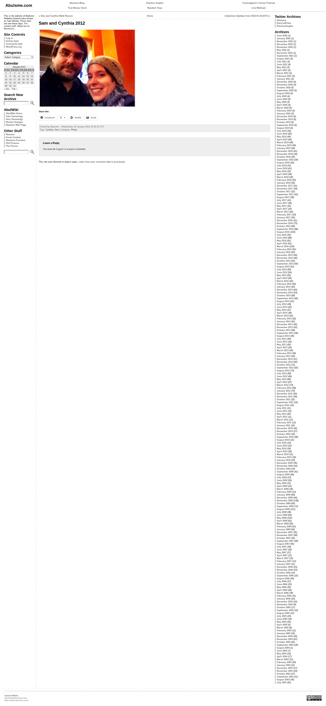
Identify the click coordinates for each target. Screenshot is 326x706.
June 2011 (282, 411)
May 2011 (281, 414)
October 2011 (283, 399)
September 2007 (285, 541)
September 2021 (285, 56)
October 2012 (284, 365)
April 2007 (282, 555)
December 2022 (285, 44)
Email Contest (13, 137)
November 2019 (285, 119)
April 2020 (282, 105)
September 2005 (285, 610)
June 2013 (282, 341)
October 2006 (284, 572)
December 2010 (285, 428)
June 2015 (282, 272)
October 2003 (284, 674)
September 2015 (285, 263)
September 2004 (285, 645)
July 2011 (281, 408)
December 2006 (285, 567)
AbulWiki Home (14, 113)
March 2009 (283, 489)
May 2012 (281, 379)
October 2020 (284, 87)
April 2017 (282, 209)
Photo (74, 129)
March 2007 (283, 558)
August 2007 (283, 544)
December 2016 (285, 220)
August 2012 (283, 370)
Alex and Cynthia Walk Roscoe (57, 16)
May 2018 (281, 171)
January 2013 (284, 356)
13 (27, 76)
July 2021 (282, 61)
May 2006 (281, 587)
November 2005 (285, 604)
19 (23, 79)
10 (14, 76)
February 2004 (284, 662)
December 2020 (285, 82)
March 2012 (283, 385)
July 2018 (282, 165)
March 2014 (283, 315)
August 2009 (283, 474)
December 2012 (285, 359)
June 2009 (282, 480)
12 (23, 76)
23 (10, 83)
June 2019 (282, 134)
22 (6, 83)
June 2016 (282, 237)
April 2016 (282, 243)
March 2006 (283, 593)
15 (6, 79)
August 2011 (283, 405)
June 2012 (282, 376)
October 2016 (284, 226)
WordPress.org (14, 47)
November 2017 (285, 188)
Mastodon (9, 28)
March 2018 (283, 177)
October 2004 (284, 642)
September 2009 (285, 471)
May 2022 (281, 50)
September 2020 (285, 90)
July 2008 (282, 512)
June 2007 (282, 549)
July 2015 (282, 269)
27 (27, 83)
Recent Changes (14, 122)
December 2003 (285, 668)
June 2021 (282, 64)
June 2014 (282, 307)
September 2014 (285, 298)
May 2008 (281, 518)
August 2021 (283, 58)
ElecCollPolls (284, 23)
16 (10, 79)
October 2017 (284, 191)
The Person (12, 146)
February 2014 (284, 318)
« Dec (7, 89)
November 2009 (285, 466)
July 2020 (282, 96)
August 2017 (283, 197)
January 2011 (283, 425)
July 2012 (282, 373)
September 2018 (285, 159)
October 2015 (284, 261)
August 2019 (283, 128)
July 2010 (282, 443)
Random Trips (154, 8)
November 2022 (285, 47)
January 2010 (284, 460)
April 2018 (282, 174)
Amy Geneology (14, 119)
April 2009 (282, 486)
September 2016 (285, 229)
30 (10, 86)
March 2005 (283, 627)
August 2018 (283, 162)
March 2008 (283, 523)
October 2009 (284, 468)
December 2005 (285, 601)
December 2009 (285, 463)
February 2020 (284, 110)
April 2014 (282, 313)
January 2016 (284, 252)
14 (32, 76)
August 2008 (283, 509)
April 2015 (282, 278)
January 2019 (284, 148)
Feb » (14, 89)
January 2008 (284, 529)
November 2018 (285, 154)
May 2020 (281, 102)
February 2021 (284, 76)
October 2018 (284, 157)
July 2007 (282, 546)
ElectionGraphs (285, 26)
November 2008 (285, 500)
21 (32, 79)
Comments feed (14, 44)
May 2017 (281, 206)
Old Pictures (12, 143)
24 (14, 83)
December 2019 (285, 116)
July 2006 (282, 581)
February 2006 (284, 596)
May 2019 (281, 136)
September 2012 (285, 367)
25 (19, 83)
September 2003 (285, 676)
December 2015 (285, 255)
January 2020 (284, 113)
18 (19, 79)
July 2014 (282, 304)
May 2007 (281, 552)
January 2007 (284, 564)
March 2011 (282, 419)
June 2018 (282, 168)
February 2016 (284, 249)
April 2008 (282, 520)
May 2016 (281, 240)
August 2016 (283, 232)
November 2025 (285, 41)
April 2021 (282, 70)
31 (14, 86)
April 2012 (282, 382)
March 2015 (283, 281)
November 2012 (285, 362)
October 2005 (284, 607)
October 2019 (284, 122)
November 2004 (285, 639)
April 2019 (282, 139)
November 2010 (285, 431)
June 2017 (282, 203)
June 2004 (282, 650)
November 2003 (285, 671)
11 (19, 76)
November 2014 (285, 292)
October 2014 (284, 295)
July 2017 (282, 200)
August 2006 (283, 578)
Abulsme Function (15, 140)
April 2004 (282, 656)
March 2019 (283, 142)
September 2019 (285, 125)
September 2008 (285, 506)
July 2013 (282, 339)
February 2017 (284, 214)
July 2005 (282, 616)
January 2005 (284, 633)
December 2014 (285, 289)
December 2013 (285, 324)
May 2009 (281, 483)
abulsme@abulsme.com (15, 698)
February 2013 (284, 353)
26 (23, 83)
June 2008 (282, 515)
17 (14, 79)
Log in (9, 38)
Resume (10, 134)
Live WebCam (258, 8)
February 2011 (284, 422)
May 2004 (281, 653)
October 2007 (284, 538)
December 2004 (285, 636)
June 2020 (282, 99)
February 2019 (284, 145)
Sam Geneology (14, 116)
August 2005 (283, 613)
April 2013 (282, 347)
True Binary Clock (77, 8)
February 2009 (284, 492)
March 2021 (283, 73)
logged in (61, 149)
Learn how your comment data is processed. (102, 162)
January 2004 (284, 665)
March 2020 (283, 108)
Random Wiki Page (16, 125)
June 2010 (282, 445)
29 (6, 86)
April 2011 (282, 417)
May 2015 (281, 275)
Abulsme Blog (76, 3)
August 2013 (283, 336)
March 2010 (283, 454)
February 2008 (284, 526)
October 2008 (284, 503)
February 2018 (284, 180)
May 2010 (281, 448)
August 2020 (283, 93)
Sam (57, 129)
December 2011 (285, 393)
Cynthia (49, 129)
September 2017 (285, 194)
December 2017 (285, 185)
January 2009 (284, 494)
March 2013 (283, 350)
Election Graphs (154, 3)
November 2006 (285, 570)
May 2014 (281, 310)
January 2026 (284, 38)
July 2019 (282, 131)
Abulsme (281, 20)
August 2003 (283, 679)
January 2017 (284, 217)
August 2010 (283, 440)
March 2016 (283, 246)
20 (27, 79)
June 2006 (282, 584)
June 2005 (282, 619)
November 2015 (285, 258)
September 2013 (285, 333)
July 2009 (282, 477)
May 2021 (281, 67)
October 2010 (284, 434)
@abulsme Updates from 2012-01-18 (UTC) (246, 16)
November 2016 (285, 223)
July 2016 (282, 235)
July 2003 (282, 682)
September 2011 (285, 402)
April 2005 (282, 624)
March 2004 (283, 659)
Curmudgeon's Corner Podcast (258, 3)
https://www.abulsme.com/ (16, 700)
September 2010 (285, 437)
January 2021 (284, 79)
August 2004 (283, 648)
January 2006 (284, 598)
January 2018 (284, 183)
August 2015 (283, 266)
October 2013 (284, 330)
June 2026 (282, 35)
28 (32, 83)
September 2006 (285, 575)
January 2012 (284, 391)
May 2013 (281, 344)
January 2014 (284, 321)
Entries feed (12, 41)
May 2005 (281, 622)
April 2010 (282, 451)
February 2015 (284, 284)
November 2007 (285, 535)
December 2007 (285, 532)
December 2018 (285, 151)
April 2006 (282, 590)
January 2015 (284, 287)
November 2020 (285, 84)
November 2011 (285, 396)
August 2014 (283, 301)
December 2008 (285, 497)
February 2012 (284, 388)
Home (150, 16)
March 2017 (283, 211)
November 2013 (285, 327)
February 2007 (284, 561)
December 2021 (285, 53)
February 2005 (284, 630)
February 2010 (284, 457)
